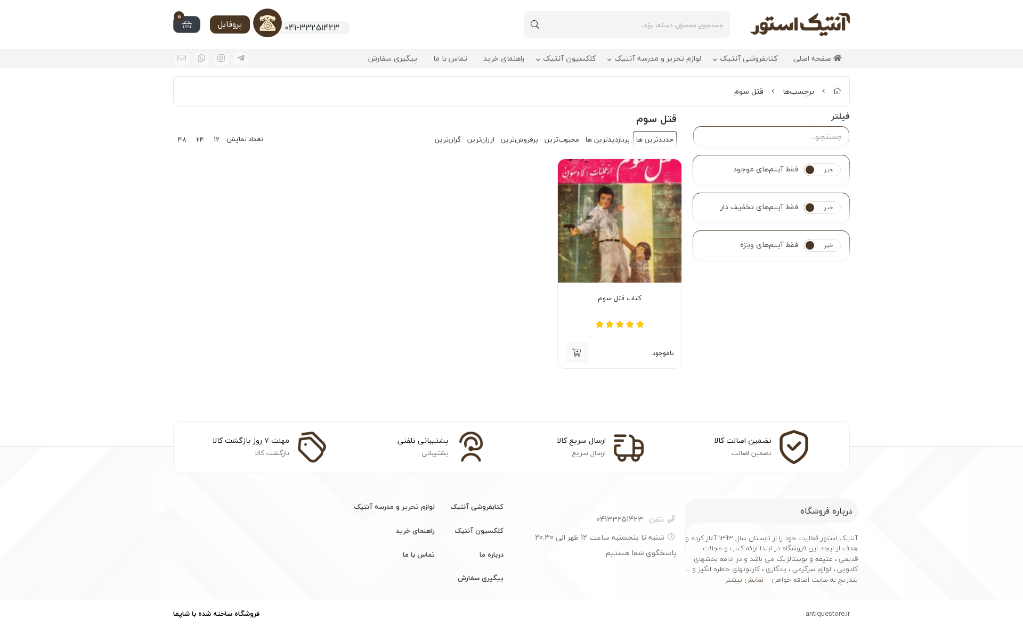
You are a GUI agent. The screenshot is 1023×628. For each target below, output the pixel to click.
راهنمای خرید (503, 59)
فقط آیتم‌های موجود (765, 169)
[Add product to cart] (577, 352)
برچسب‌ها (798, 91)
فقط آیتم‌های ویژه (769, 245)
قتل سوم (749, 91)
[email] (181, 59)
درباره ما (492, 554)
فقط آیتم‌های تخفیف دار (759, 207)
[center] (535, 24)
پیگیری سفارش (392, 59)
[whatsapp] (201, 59)
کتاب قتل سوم (620, 298)
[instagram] (221, 59)
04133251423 (630, 519)
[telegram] (241, 59)
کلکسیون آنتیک (569, 59)
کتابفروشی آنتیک (748, 59)
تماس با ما (450, 59)
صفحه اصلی (813, 59)
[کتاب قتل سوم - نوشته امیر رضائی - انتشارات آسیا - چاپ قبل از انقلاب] (619, 221)
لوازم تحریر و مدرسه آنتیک (657, 59)
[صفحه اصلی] (837, 91)
